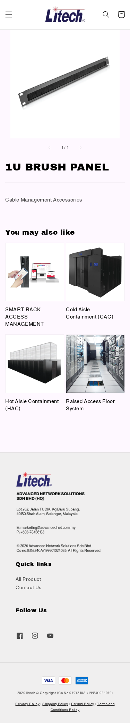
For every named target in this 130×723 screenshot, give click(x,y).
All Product (28, 579)
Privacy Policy (27, 704)
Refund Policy (82, 704)
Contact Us (29, 587)
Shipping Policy (55, 704)
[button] (8, 14)
